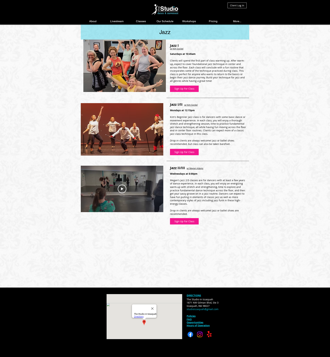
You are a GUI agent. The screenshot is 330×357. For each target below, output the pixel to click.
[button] (93, 21)
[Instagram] (200, 334)
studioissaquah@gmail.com (202, 309)
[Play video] (122, 189)
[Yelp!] (209, 334)
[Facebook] (190, 334)
